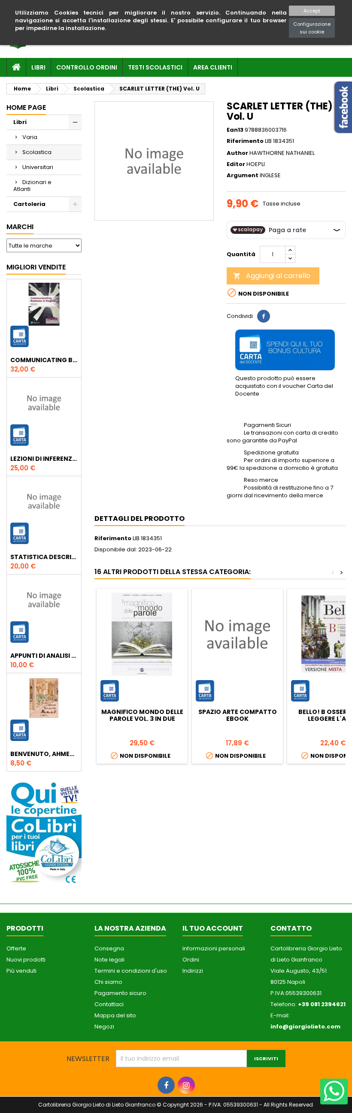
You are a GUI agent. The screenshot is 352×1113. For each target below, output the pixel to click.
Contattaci (109, 1004)
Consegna (109, 948)
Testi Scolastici (155, 67)
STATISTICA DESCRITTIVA (44, 556)
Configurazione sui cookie (312, 28)
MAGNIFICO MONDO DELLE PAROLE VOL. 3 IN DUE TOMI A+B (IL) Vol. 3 (142, 719)
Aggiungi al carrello (271, 276)
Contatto (291, 928)
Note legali (109, 960)
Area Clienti (212, 67)
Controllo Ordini (86, 67)
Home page (26, 107)
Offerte (16, 948)
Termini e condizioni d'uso (130, 971)
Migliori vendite (36, 267)
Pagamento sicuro (120, 993)
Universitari (37, 167)
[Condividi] (263, 316)
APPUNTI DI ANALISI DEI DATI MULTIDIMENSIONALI (44, 655)
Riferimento (245, 141)
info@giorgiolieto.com (305, 1026)
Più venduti (21, 971)
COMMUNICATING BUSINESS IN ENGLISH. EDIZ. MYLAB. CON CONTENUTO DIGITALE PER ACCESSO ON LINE (44, 360)
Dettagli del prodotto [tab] (139, 518)
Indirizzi (192, 971)
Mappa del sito (115, 1015)
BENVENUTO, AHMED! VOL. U (44, 753)
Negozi (104, 1026)
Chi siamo (108, 982)
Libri (38, 67)
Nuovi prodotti (26, 960)
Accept (311, 10)
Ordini (190, 960)
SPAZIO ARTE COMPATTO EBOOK (237, 715)
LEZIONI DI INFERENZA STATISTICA (44, 458)
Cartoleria (29, 204)
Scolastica (37, 152)
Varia (29, 137)
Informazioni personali (213, 948)
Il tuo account (212, 928)
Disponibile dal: (115, 549)
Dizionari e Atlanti (32, 185)
